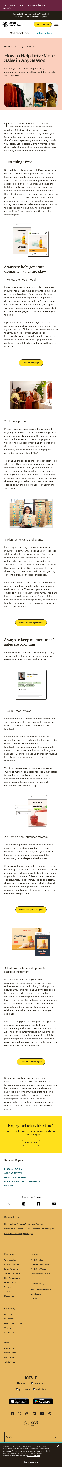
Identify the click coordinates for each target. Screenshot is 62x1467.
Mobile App (9, 1296)
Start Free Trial (42, 24)
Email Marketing (11, 1269)
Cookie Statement (33, 1456)
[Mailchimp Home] (12, 24)
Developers (36, 1294)
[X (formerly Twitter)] (19, 1414)
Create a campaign (31, 362)
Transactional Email (12, 1273)
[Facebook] (12, 1414)
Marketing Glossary (39, 1269)
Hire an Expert (10, 1353)
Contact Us (9, 1348)
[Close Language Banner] (58, 5)
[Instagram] (27, 1414)
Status (7, 1291)
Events (34, 1298)
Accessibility (9, 1332)
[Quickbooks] (23, 1389)
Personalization (13, 1169)
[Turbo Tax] (22, 1383)
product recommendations (33, 883)
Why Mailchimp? (11, 1260)
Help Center (9, 1357)
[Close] (57, 1446)
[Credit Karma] (38, 1383)
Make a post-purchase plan (31, 909)
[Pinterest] (49, 1414)
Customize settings (31, 1462)
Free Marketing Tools (40, 1264)
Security (8, 1287)
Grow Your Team (13, 1173)
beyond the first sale (35, 858)
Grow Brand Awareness (16, 1177)
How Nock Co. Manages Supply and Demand (23, 1224)
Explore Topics (43, 33)
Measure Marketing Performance (22, 1181)
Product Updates (11, 1264)
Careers (7, 1328)
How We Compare (12, 1278)
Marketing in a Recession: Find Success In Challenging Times (30, 1229)
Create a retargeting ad (31, 1061)
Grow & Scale (11, 47)
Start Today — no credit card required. (31, 16)
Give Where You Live (13, 1323)
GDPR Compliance (12, 1282)
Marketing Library (20, 32)
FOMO (34, 453)
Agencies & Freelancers (41, 1289)
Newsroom (9, 1319)
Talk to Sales (9, 1362)
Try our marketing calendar (31, 622)
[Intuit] (31, 1377)
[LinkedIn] (34, 1414)
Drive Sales (33, 47)
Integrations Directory (40, 1273)
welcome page (22, 866)
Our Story (8, 1314)
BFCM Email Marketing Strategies (18, 1233)
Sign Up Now (31, 1143)
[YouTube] (42, 1414)
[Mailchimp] (39, 1389)
